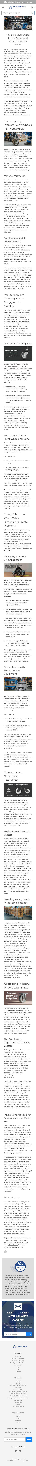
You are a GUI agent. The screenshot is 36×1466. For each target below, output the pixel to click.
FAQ (18, 1369)
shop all (18, 1387)
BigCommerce (21, 1459)
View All (18, 1422)
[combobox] (18, 13)
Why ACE (18, 1356)
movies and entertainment (18, 1396)
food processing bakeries (18, 1394)
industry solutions (18, 1406)
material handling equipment (18, 1385)
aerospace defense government (18, 1398)
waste (18, 1404)
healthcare (18, 1402)
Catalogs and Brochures (18, 1363)
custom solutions (18, 1361)
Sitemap (18, 1371)
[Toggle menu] (3, 7)
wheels (18, 1383)
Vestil (18, 1416)
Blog (18, 1367)
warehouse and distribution (18, 1391)
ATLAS (18, 1418)
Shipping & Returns (18, 1358)
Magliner (18, 1420)
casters (18, 1381)
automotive (18, 1400)
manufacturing (18, 1389)
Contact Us (18, 1365)
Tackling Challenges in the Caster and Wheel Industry (18, 38)
